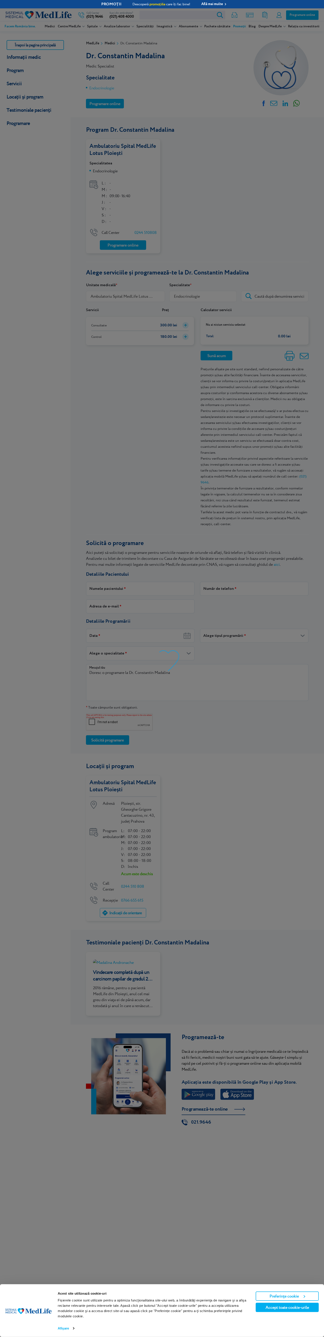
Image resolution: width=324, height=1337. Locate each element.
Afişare (63, 1328)
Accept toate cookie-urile (287, 1307)
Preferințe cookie (284, 1296)
